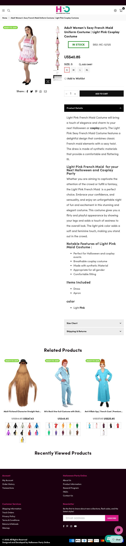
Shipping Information (11, 508)
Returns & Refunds (10, 523)
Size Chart (87, 64)
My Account (7, 480)
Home (4, 18)
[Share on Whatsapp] (40, 91)
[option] (27, 55)
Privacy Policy (8, 516)
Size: (78, 64)
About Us (67, 480)
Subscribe (111, 518)
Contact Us (68, 495)
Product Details (75, 107)
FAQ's (65, 491)
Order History (8, 484)
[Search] (8, 10)
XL (87, 70)
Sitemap (6, 527)
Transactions (8, 487)
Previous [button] (5, 55)
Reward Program (71, 487)
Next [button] (50, 55)
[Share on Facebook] (27, 91)
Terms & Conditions (11, 520)
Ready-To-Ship (10, 27)
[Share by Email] (45, 91)
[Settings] (115, 10)
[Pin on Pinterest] (36, 91)
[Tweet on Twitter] (31, 91)
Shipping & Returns (77, 331)
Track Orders (8, 512)
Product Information (72, 484)
